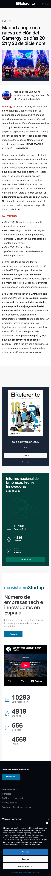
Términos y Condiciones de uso (17, 807)
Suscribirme (11, 777)
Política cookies (16, 872)
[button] (47, 823)
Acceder (13, 634)
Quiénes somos (9, 789)
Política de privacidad (31, 872)
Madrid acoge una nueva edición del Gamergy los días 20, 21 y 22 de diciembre (29, 95)
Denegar (26, 859)
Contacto (6, 793)
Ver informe (26, 559)
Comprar (25, 455)
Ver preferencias (25, 866)
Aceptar (25, 852)
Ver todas (25, 462)
